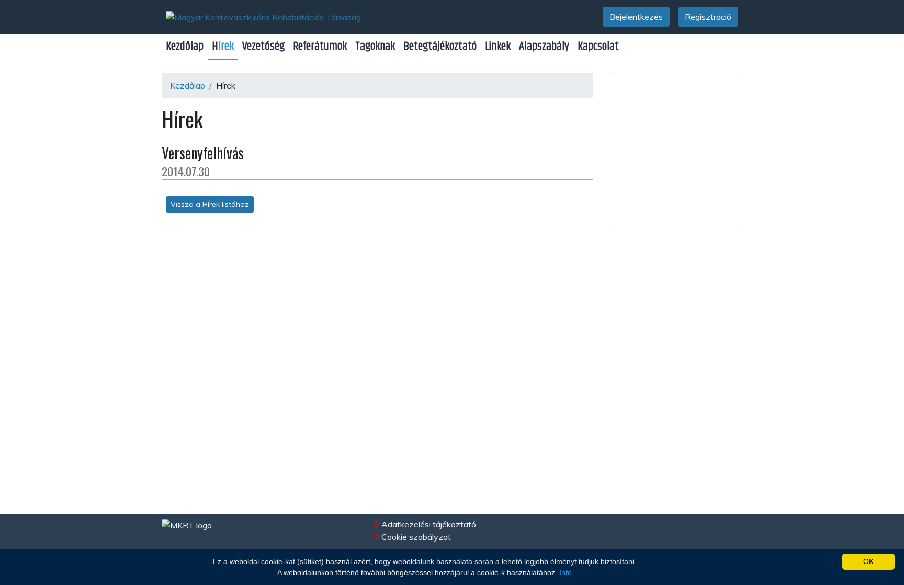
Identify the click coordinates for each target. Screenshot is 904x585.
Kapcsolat (598, 46)
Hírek (223, 46)
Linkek (498, 46)
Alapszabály (544, 46)
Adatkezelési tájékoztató (428, 524)
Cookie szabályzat (416, 537)
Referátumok (320, 46)
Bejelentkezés (636, 17)
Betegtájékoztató (440, 46)
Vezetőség (263, 46)
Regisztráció (708, 17)
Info (565, 572)
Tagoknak (375, 46)
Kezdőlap (185, 46)
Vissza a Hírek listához (210, 204)
